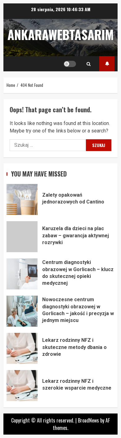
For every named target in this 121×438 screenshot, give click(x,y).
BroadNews (88, 420)
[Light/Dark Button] (70, 64)
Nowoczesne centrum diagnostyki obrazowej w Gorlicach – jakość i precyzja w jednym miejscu (22, 311)
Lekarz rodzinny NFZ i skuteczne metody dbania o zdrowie (22, 348)
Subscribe (106, 63)
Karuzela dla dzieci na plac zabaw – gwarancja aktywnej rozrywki (22, 236)
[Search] (89, 64)
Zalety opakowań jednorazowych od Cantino (22, 199)
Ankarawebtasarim (60, 34)
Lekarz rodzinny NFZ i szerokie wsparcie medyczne (22, 385)
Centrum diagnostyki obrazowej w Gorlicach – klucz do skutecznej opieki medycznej (22, 273)
